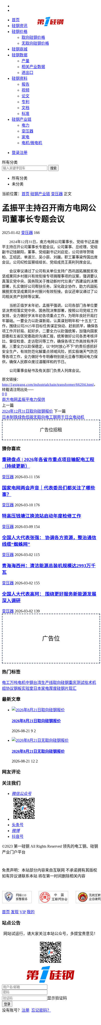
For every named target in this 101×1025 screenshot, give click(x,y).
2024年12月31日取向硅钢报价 (27, 411)
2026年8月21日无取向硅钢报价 (38, 751)
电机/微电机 (32, 143)
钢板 (18, 688)
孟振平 (23, 399)
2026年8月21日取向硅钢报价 (36, 721)
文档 (25, 108)
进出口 (27, 73)
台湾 (37, 682)
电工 (6, 682)
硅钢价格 (19, 32)
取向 (57, 682)
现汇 (72, 688)
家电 (25, 137)
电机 (21, 682)
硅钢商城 (19, 49)
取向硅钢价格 (33, 37)
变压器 (27, 131)
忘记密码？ (41, 1010)
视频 (25, 90)
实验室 (27, 688)
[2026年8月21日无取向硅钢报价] (40, 740)
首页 (16, 20)
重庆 (72, 682)
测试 (80, 682)
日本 (37, 688)
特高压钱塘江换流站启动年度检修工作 (41, 515)
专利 (25, 102)
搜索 (53, 168)
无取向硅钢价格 (35, 43)
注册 (25, 1010)
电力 (25, 125)
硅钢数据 (19, 55)
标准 (25, 114)
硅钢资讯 (19, 26)
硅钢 (65, 682)
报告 (25, 84)
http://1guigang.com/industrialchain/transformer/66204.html (48, 384)
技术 (88, 682)
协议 (10, 688)
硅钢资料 (19, 78)
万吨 (14, 682)
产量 (25, 61)
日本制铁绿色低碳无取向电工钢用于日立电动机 (43, 417)
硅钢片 (63, 688)
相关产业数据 (33, 67)
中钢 (29, 682)
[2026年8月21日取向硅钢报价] (38, 710)
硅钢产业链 (21, 119)
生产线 (47, 682)
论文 (25, 96)
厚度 (53, 688)
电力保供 (37, 399)
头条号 (18, 825)
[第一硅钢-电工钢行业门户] (50, 25)
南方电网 (10, 399)
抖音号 (18, 836)
